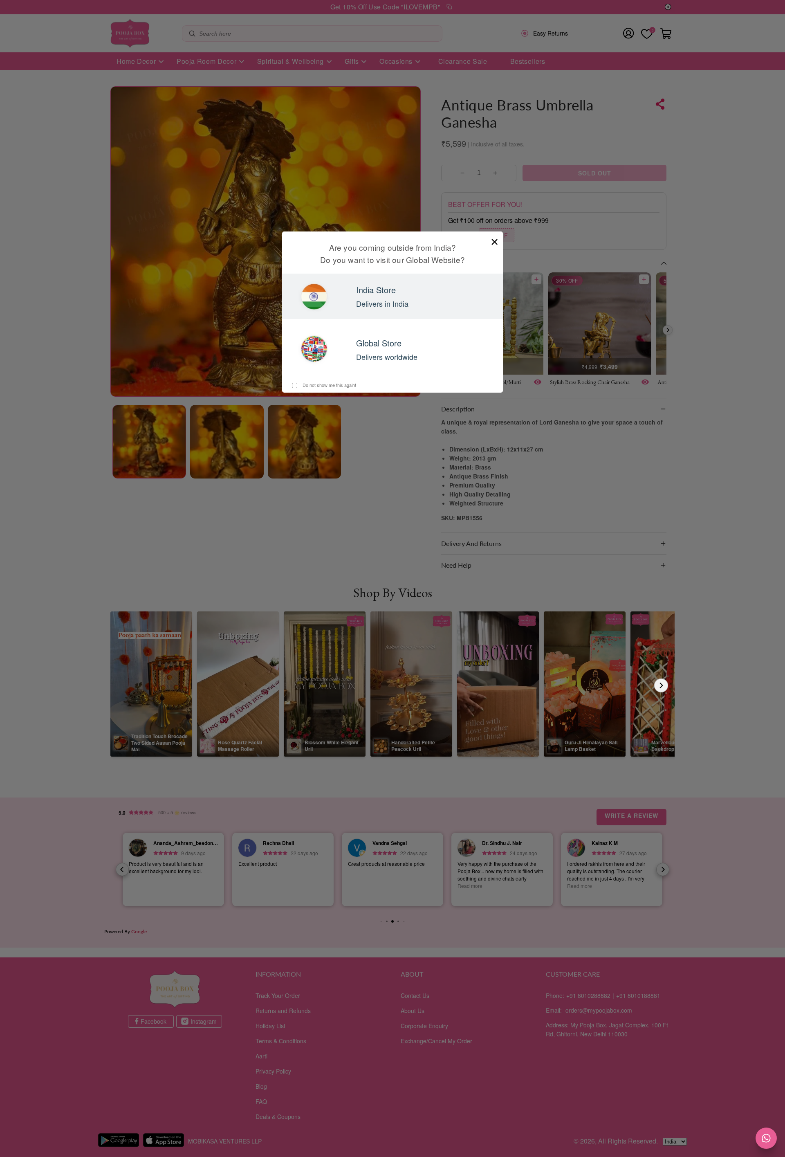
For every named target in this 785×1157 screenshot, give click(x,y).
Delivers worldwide (386, 356)
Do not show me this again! (328, 385)
